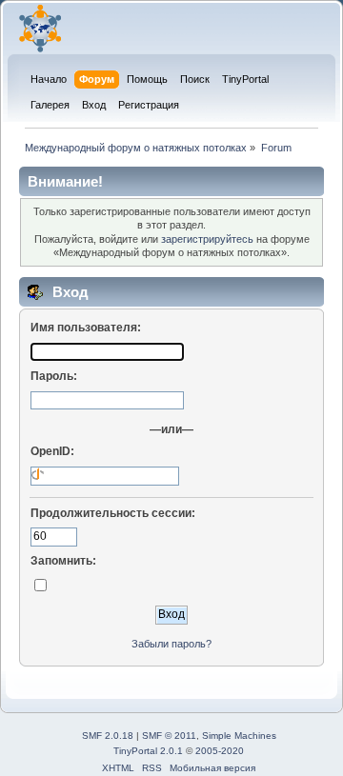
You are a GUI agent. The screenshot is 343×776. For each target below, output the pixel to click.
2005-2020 (219, 751)
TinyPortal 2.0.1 (148, 751)
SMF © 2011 (169, 735)
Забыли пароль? (171, 643)
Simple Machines (239, 735)
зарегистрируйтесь (207, 239)
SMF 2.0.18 (107, 735)
